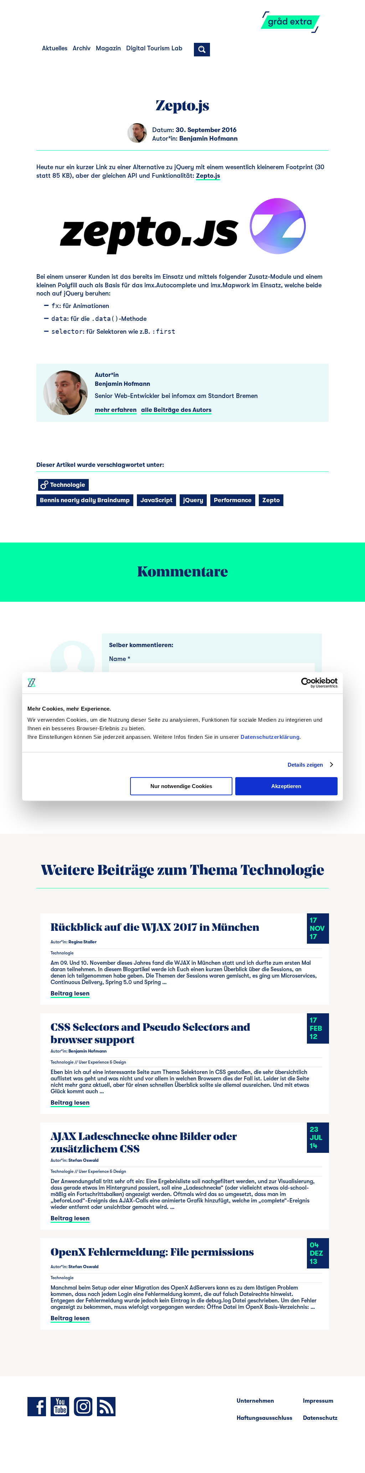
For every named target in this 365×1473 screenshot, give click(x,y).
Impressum (318, 1401)
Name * (119, 658)
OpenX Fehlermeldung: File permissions (152, 1252)
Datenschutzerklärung (270, 737)
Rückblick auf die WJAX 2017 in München (155, 928)
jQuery (193, 500)
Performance (233, 500)
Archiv (82, 48)
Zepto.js (208, 175)
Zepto (271, 500)
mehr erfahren (116, 410)
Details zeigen (305, 765)
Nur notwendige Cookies (181, 786)
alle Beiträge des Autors (176, 410)
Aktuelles (54, 48)
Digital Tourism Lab (154, 48)
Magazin (108, 48)
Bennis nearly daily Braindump (85, 500)
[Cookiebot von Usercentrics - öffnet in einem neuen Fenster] (306, 682)
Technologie (67, 484)
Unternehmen (255, 1401)
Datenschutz (320, 1418)
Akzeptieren (286, 786)
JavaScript (156, 500)
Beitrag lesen (70, 993)
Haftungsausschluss (264, 1418)
